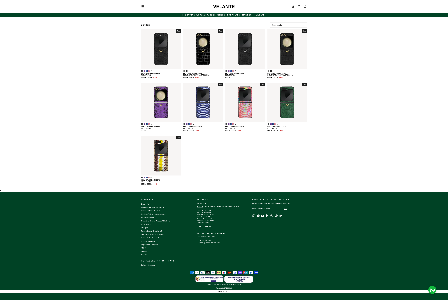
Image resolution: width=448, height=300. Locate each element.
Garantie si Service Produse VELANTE (155, 221)
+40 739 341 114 (204, 241)
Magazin (144, 255)
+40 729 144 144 (204, 226)
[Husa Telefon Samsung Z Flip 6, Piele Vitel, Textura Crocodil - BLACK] (187, 71)
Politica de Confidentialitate (151, 238)
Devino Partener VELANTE (151, 211)
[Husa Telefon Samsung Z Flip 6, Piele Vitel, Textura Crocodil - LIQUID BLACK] (184, 71)
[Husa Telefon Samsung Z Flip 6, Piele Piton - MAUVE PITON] (144, 71)
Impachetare (145, 224)
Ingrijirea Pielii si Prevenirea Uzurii (153, 214)
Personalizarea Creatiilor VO (151, 231)
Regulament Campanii (149, 245)
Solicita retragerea (148, 265)
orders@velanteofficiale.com (209, 243)
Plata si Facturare (147, 217)
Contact (144, 251)
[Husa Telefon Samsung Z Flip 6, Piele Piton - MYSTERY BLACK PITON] (142, 71)
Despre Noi (145, 204)
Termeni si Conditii (148, 241)
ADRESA (200, 206)
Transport (144, 228)
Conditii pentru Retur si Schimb (152, 234)
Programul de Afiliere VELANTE (152, 207)
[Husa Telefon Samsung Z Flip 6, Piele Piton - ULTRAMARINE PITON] (147, 71)
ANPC (143, 248)
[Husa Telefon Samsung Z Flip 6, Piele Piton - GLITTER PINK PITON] (149, 71)
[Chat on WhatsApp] (432, 290)
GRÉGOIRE (228, 288)
